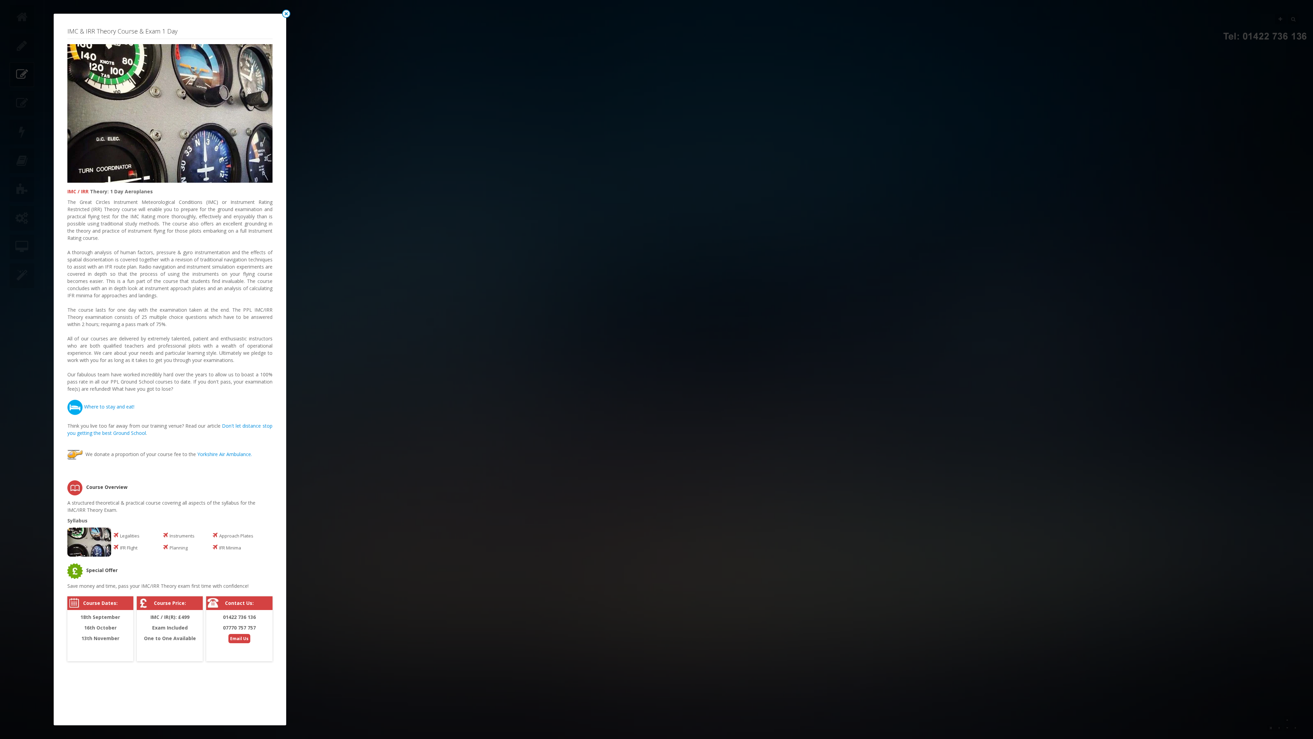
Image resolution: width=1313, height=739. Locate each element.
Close (286, 14)
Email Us (239, 638)
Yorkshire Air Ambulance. (224, 454)
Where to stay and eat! (109, 406)
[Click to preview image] (170, 113)
